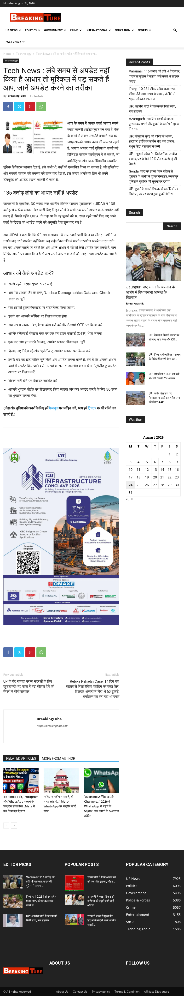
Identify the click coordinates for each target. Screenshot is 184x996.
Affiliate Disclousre (156, 992)
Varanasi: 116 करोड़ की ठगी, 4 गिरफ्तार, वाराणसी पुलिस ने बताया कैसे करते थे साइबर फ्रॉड (154, 76)
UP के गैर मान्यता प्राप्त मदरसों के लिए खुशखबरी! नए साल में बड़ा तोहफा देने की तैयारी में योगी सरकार (28, 686)
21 (162, 477)
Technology (23, 54)
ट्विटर (92, 408)
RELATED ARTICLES (21, 758)
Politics (31, 30)
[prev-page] (6, 826)
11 (138, 469)
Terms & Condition (127, 992)
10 (130, 469)
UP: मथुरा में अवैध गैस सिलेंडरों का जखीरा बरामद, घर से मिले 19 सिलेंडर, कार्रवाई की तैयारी (153, 159)
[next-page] (14, 826)
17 (130, 477)
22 (170, 477)
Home (7, 54)
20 (155, 477)
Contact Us (80, 992)
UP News (11, 30)
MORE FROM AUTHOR (58, 758)
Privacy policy (101, 992)
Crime (74, 30)
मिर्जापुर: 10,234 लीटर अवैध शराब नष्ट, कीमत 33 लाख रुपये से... (41, 901)
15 (170, 469)
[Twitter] (19, 106)
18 (138, 477)
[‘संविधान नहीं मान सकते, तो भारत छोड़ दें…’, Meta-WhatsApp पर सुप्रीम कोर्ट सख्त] (61, 780)
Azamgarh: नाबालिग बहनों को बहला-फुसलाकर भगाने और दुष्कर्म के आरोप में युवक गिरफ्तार (154, 124)
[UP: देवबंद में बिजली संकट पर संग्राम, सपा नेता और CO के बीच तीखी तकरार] (135, 339)
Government (53, 30)
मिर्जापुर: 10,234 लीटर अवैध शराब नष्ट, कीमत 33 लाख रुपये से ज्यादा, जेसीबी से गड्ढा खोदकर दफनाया (152, 94)
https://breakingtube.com (53, 726)
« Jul (129, 499)
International (96, 30)
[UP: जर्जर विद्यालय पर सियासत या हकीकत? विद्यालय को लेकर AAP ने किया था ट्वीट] (135, 398)
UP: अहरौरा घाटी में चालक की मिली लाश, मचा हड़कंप (152, 108)
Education (122, 30)
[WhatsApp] (41, 106)
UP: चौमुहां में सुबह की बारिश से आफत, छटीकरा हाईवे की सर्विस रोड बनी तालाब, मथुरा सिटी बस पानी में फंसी (152, 141)
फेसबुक (53, 408)
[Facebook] (8, 106)
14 (162, 469)
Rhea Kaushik (135, 303)
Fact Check (13, 41)
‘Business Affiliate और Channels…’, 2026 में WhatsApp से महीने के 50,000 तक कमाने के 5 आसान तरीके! (101, 806)
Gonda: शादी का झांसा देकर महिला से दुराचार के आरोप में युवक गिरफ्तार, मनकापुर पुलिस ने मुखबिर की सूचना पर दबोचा (153, 176)
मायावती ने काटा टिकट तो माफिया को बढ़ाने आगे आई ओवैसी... (100, 901)
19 (147, 477)
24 (130, 485)
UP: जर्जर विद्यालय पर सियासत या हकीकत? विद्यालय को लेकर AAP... (164, 398)
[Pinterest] (30, 106)
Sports (143, 30)
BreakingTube (17, 95)
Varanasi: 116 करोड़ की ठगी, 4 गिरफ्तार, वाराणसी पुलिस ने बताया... (40, 882)
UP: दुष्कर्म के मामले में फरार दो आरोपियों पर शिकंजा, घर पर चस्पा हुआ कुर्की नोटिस (153, 191)
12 (147, 469)
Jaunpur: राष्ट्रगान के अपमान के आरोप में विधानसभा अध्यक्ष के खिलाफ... (150, 292)
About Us (62, 992)
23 (177, 477)
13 (155, 469)
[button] (175, 30)
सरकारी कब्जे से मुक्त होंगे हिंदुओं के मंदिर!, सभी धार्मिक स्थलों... (101, 920)
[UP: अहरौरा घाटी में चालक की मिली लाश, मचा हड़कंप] (13, 920)
